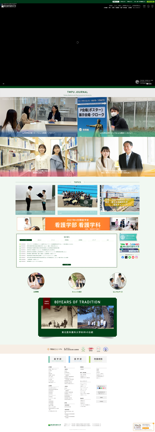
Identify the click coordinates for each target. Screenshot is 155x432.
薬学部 (66, 369)
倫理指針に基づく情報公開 (85, 377)
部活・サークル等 (84, 389)
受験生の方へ (116, 1)
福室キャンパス (83, 386)
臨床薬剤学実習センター (69, 380)
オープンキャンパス (52, 395)
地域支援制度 (51, 401)
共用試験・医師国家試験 (69, 392)
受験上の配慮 (51, 405)
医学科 (66, 388)
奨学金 (50, 399)
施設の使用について (52, 382)
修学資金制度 (51, 402)
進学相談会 (51, 396)
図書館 (98, 369)
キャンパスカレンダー (84, 387)
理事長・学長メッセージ (53, 369)
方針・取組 (51, 376)
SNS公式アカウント (101, 386)
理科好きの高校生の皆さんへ (69, 383)
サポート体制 (83, 392)
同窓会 (98, 370)
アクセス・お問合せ (117, 5)
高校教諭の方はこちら (100, 375)
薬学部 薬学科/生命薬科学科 (53, 389)
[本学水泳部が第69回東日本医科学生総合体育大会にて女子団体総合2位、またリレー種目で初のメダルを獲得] (77, 196)
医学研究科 (51, 393)
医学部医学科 (51, 390)
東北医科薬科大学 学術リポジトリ (101, 393)
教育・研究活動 (83, 374)
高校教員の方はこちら (127, 5)
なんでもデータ (83, 390)
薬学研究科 (51, 392)
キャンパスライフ (84, 383)
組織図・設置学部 (52, 375)
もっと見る (67, 264)
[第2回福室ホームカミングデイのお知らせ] (120, 198)
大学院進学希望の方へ (136, 5)
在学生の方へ (123, 1)
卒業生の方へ (130, 1)
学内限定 (101, 401)
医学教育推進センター (68, 395)
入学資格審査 (51, 404)
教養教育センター (84, 376)
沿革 (49, 372)
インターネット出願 (52, 398)
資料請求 (111, 5)
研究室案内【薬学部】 (68, 382)
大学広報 (50, 379)
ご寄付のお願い (150, 1)
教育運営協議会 (67, 396)
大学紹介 (50, 370)
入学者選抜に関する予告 (53, 411)
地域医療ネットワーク (68, 393)
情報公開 (50, 373)
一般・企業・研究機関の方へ (140, 1)
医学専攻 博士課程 (68, 406)
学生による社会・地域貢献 (85, 393)
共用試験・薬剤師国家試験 (69, 376)
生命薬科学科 (67, 372)
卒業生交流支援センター (69, 399)
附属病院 (117, 7)
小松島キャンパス (84, 384)
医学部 (66, 386)
